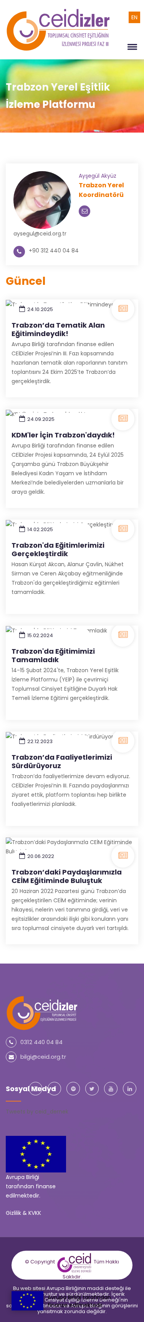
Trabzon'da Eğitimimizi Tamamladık (53, 655)
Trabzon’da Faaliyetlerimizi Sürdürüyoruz (62, 761)
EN (134, 17)
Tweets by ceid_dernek (37, 1111)
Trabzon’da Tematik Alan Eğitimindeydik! (58, 329)
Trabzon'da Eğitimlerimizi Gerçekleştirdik (58, 549)
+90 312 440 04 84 (54, 250)
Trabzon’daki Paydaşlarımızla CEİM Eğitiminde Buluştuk (67, 876)
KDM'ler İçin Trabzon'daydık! (63, 435)
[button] (130, 46)
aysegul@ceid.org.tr (39, 233)
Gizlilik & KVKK (23, 1213)
